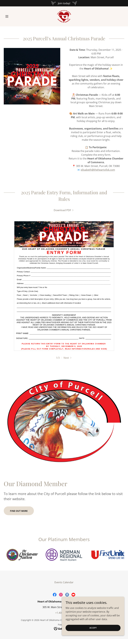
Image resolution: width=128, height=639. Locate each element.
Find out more (19, 510)
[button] (13, 16)
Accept (93, 628)
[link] (64, 16)
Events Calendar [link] (64, 582)
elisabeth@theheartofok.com (98, 169)
